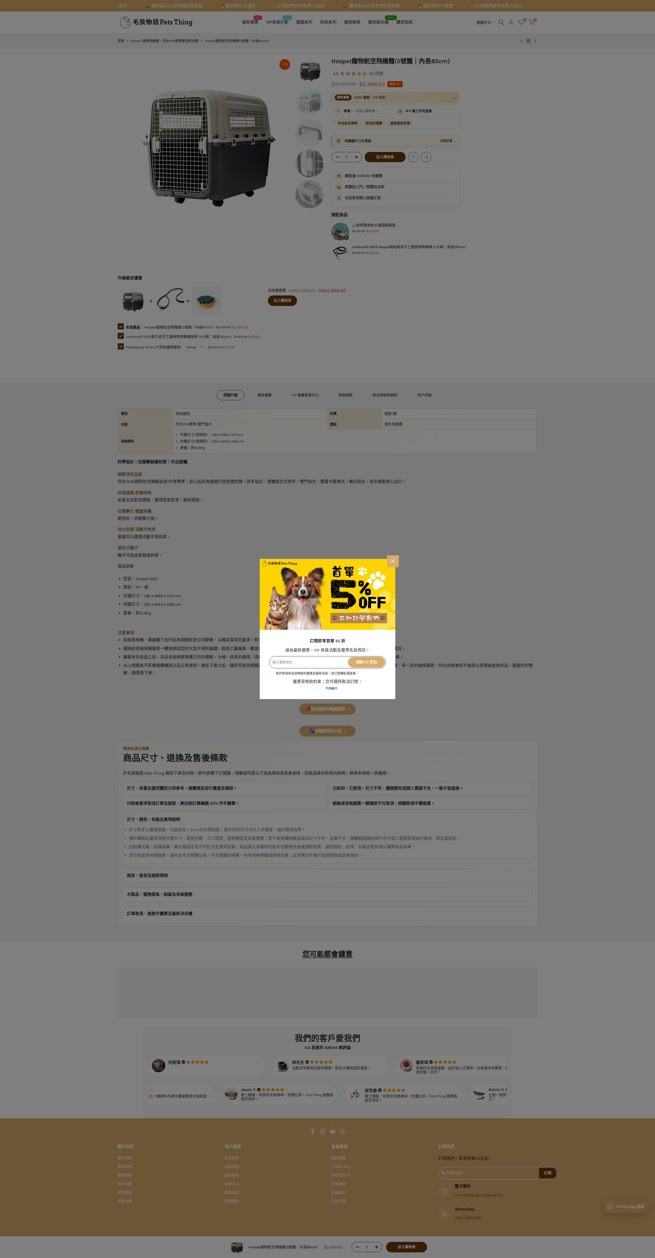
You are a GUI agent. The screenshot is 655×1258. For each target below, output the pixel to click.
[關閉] (393, 561)
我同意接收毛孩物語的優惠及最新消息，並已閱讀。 (317, 673)
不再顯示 (331, 688)
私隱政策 (349, 673)
